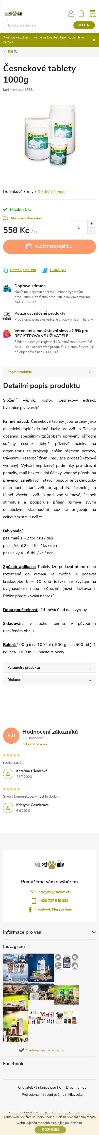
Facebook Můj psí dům (53, 909)
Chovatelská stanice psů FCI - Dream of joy (52, 1087)
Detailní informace (52, 191)
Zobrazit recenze (34, 744)
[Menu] (92, 13)
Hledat (84, 25)
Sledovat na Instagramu (45, 1050)
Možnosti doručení (26, 218)
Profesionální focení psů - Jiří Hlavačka (52, 1094)
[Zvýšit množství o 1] (91, 223)
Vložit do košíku (54, 246)
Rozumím (50, 1129)
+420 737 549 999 (53, 900)
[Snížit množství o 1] (91, 230)
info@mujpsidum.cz (54, 892)
